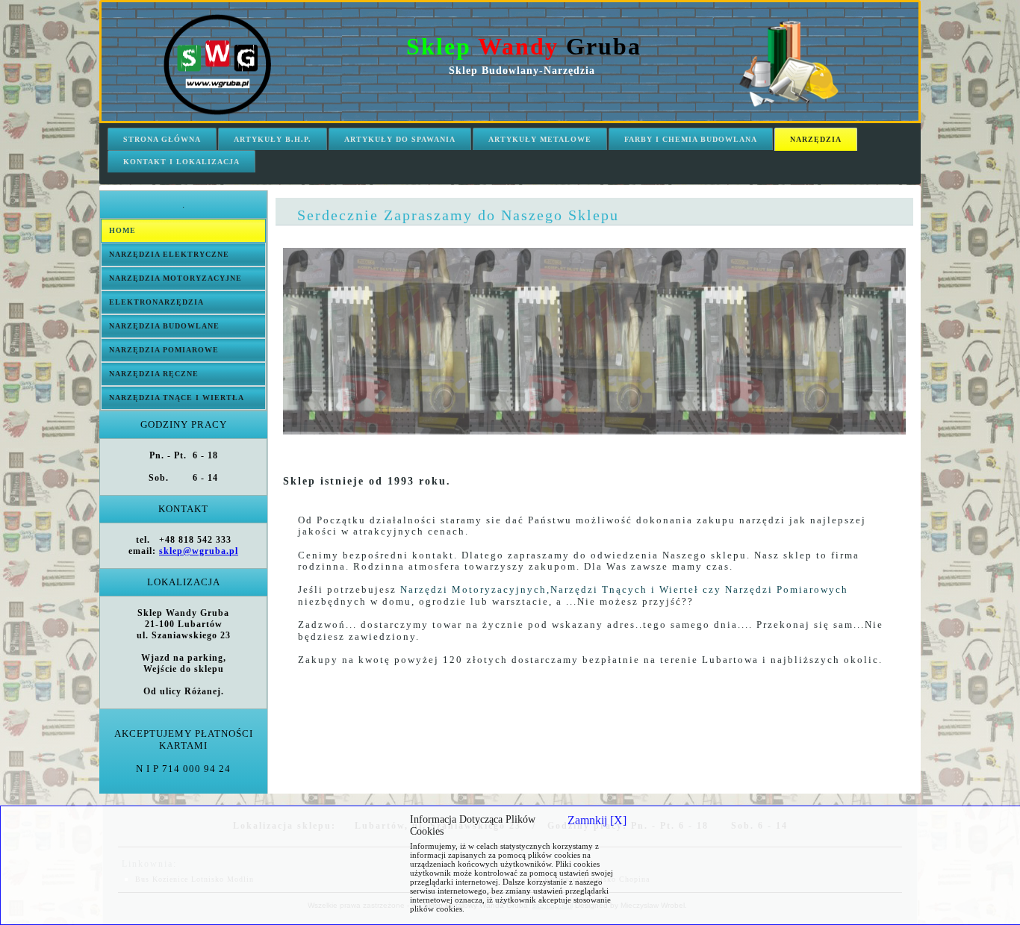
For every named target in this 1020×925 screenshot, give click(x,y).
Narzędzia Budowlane (164, 326)
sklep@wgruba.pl (198, 551)
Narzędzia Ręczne (154, 374)
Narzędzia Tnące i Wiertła (176, 397)
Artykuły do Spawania (399, 139)
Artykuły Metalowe (539, 139)
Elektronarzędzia (156, 302)
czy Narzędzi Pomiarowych (773, 589)
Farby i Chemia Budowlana (690, 139)
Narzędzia (816, 139)
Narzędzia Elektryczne (169, 254)
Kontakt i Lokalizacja (181, 162)
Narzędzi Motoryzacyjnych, (475, 589)
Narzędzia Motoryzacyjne (175, 278)
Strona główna (162, 139)
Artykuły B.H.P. (272, 139)
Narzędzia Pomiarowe (164, 350)
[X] (596, 820)
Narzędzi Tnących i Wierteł (624, 589)
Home (122, 230)
